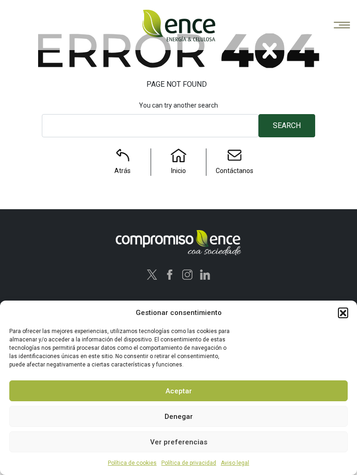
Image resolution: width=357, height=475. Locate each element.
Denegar (179, 416)
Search (287, 125)
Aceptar (178, 391)
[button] (343, 312)
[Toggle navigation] (342, 26)
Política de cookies (132, 463)
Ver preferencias (178, 442)
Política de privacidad (188, 463)
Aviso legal (235, 463)
